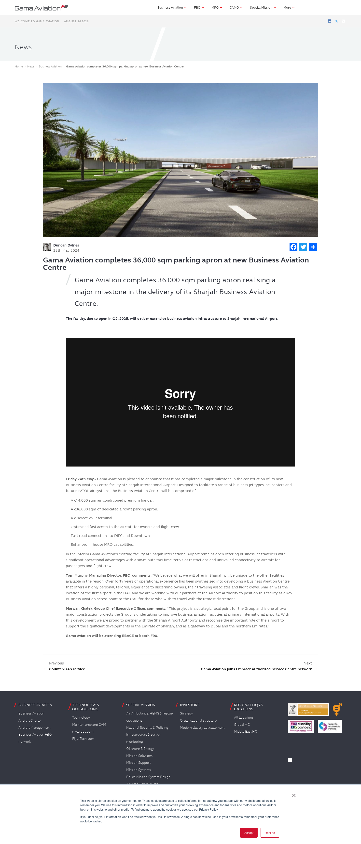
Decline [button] (270, 833)
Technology (81, 717)
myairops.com (82, 731)
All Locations (243, 717)
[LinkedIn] (330, 21)
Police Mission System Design (148, 777)
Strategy (186, 713)
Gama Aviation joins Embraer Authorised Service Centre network (256, 669)
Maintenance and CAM (89, 724)
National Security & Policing (147, 727)
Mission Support (138, 762)
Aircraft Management (34, 727)
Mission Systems (138, 769)
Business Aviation (31, 713)
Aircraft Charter (30, 720)
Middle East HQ (246, 731)
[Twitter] (336, 21)
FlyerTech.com (83, 738)
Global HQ (242, 724)
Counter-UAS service (67, 669)
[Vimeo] (343, 21)
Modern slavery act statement (202, 727)
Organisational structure (198, 720)
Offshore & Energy (140, 748)
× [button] (294, 794)
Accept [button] (248, 833)
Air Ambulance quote (142, 784)
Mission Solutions (139, 755)
